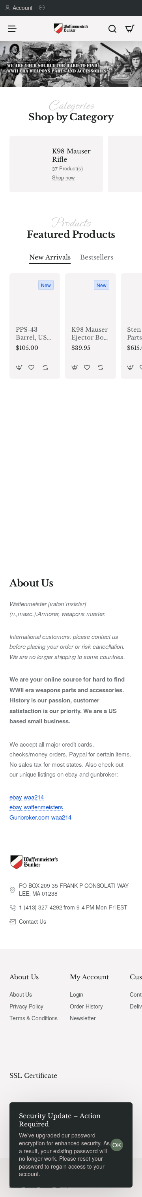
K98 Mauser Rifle (71, 155)
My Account (89, 977)
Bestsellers (96, 257)
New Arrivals (50, 257)
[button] (19, 367)
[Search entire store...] (112, 28)
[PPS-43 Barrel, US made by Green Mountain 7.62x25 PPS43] (35, 298)
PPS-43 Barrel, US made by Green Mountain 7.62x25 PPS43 (31, 334)
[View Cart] (129, 28)
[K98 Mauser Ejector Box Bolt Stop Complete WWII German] (90, 298)
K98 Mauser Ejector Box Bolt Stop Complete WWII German (89, 334)
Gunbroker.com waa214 (40, 817)
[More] (43, 8)
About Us (24, 977)
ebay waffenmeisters (36, 807)
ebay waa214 (26, 797)
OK (116, 1145)
